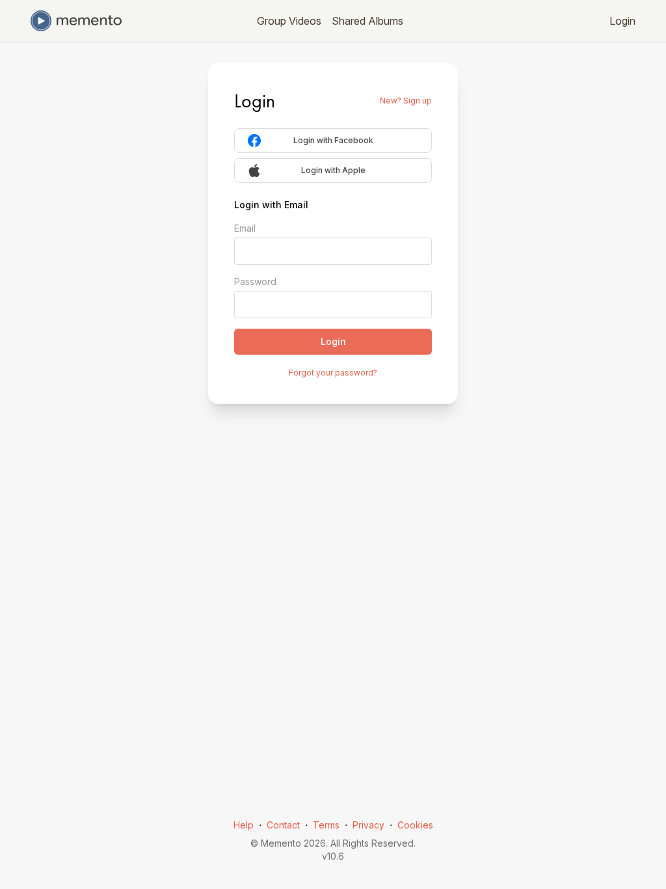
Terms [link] (326, 824)
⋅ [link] (260, 824)
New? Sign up (406, 100)
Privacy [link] (368, 824)
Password (255, 281)
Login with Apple (333, 170)
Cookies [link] (415, 824)
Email (245, 228)
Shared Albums (367, 20)
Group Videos (289, 20)
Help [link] (243, 824)
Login (622, 20)
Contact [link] (283, 824)
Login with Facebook (333, 140)
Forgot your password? (333, 372)
